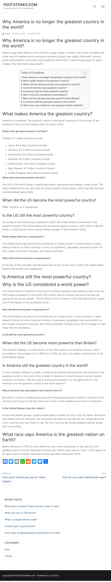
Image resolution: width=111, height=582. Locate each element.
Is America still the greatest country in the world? (49, 101)
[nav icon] (103, 6)
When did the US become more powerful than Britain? (51, 98)
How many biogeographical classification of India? (32, 532)
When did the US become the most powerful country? (51, 84)
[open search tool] (94, 6)
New (7, 549)
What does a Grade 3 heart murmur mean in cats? (32, 506)
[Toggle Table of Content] (83, 73)
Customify (54, 575)
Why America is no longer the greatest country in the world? (54, 77)
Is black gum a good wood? (20, 526)
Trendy (8, 556)
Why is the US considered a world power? (45, 94)
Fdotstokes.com (20, 5)
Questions (34, 34)
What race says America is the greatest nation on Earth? (53, 105)
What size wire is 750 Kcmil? (20, 512)
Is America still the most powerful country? (45, 91)
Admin (7, 34)
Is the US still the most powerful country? (45, 87)
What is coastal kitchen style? (21, 519)
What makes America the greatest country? (46, 80)
